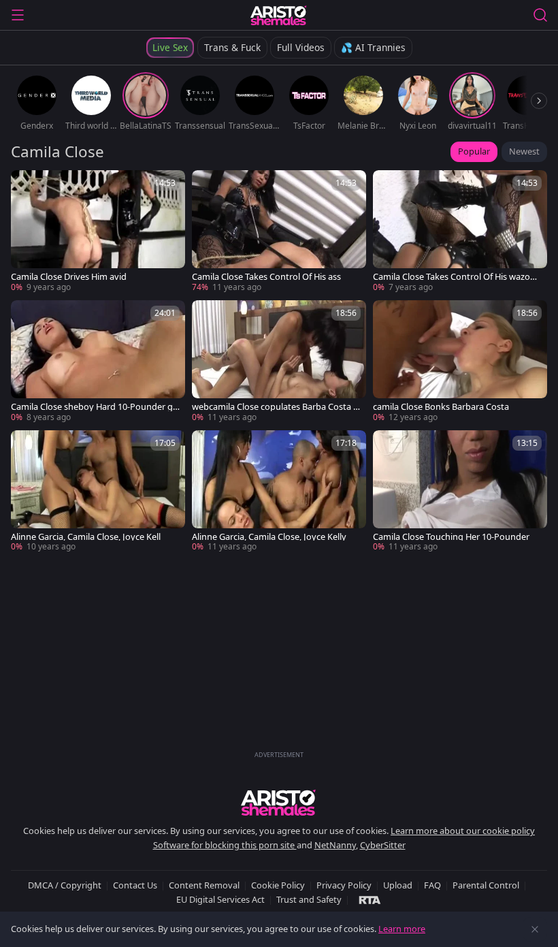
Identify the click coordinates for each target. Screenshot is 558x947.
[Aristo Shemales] (278, 15)
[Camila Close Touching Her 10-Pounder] (460, 491)
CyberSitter (383, 845)
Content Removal (204, 885)
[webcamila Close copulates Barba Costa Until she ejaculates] (279, 361)
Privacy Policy (344, 885)
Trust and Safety (309, 899)
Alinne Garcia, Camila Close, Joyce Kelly (269, 536)
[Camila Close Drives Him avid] (98, 231)
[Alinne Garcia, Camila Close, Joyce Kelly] (279, 491)
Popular (474, 151)
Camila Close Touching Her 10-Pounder (451, 536)
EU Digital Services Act (220, 899)
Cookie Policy (278, 885)
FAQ (432, 885)
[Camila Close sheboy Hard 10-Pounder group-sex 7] (98, 361)
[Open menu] (17, 15)
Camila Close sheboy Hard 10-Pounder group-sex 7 (93, 406)
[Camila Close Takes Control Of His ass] (279, 231)
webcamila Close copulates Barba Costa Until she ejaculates (275, 406)
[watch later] (27, 186)
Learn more (401, 928)
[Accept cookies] (535, 929)
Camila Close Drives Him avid (69, 276)
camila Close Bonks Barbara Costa (441, 406)
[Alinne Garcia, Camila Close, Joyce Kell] (98, 491)
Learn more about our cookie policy (463, 830)
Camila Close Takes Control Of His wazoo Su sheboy (454, 276)
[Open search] (540, 15)
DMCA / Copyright (64, 885)
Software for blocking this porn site (225, 845)
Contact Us (135, 885)
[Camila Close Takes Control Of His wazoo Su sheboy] (460, 231)
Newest (524, 151)
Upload (397, 885)
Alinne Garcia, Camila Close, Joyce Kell (86, 536)
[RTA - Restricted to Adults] (369, 899)
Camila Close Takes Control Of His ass (266, 276)
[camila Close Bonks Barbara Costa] (460, 361)
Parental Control (486, 885)
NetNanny (335, 845)
